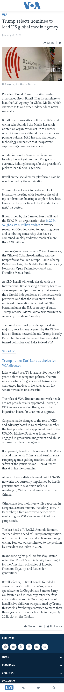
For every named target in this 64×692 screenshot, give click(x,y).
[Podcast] (29, 647)
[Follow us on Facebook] (5, 647)
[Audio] (23, 687)
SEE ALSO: (9, 351)
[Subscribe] (37, 647)
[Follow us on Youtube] (13, 647)
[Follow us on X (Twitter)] (21, 647)
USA (4, 14)
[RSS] (44, 647)
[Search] (54, 687)
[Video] (39, 687)
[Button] (49, 43)
